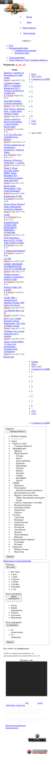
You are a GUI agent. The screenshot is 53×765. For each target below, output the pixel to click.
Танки (12, 60)
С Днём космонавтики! (14, 250)
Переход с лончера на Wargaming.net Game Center (14, 75)
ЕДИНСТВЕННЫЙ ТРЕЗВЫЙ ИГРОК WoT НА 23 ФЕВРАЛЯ (14, 266)
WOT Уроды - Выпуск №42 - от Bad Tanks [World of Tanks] (14, 111)
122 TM (7, 258)
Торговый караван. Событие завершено (13, 102)
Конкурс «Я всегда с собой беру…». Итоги (14, 161)
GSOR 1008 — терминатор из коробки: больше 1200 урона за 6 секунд (14, 301)
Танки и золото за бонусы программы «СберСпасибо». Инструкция (13, 123)
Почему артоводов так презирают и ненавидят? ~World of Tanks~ (14, 148)
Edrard (7, 80)
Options (34, 362)
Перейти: (10, 429)
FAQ (11, 45)
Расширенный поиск (18, 48)
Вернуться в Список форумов (17, 561)
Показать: (10, 564)
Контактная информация (15, 725)
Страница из (40, 79)
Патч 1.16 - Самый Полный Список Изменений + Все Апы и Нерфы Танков (14, 322)
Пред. (34, 74)
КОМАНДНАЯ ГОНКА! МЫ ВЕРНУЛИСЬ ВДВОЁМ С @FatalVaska (11, 227)
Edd (26, 703)
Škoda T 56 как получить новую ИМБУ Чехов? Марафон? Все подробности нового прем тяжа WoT (13, 174)
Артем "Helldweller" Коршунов (24, 704)
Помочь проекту (12, 728)
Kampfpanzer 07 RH (13, 196)
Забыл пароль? (29, 28)
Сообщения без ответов (25, 50)
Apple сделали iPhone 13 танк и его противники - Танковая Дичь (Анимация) (14, 346)
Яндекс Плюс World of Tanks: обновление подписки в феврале (14, 206)
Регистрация (29, 33)
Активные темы (21, 53)
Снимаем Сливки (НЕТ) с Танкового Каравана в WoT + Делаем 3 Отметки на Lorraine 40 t (14, 88)
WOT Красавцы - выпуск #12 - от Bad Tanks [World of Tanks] (14, 240)
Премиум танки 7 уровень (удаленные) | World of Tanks (14, 277)
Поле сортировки (14, 594)
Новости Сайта (22, 60)
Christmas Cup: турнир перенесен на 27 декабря (14, 333)
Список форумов (17, 57)
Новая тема (8, 357)
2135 (33, 121)
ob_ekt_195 (20, 65)
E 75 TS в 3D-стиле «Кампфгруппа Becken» (13, 137)
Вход (29, 22)
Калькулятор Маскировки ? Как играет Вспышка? (12, 188)
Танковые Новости (39, 60)
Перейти (10, 557)
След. (34, 123)
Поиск (29, 17)
